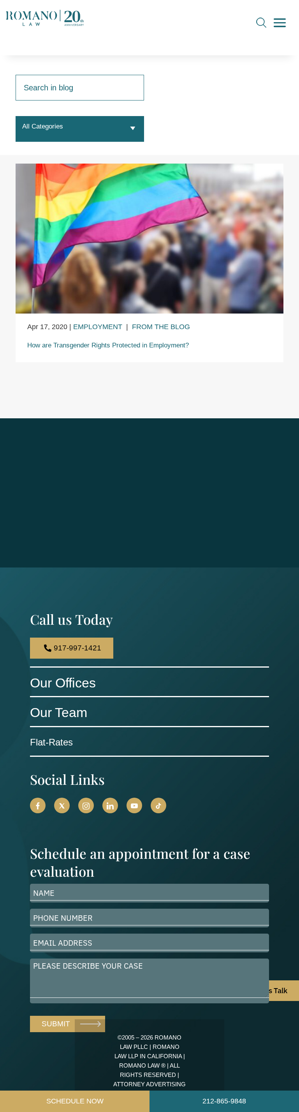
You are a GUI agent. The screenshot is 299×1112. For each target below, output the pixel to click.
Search (261, 23)
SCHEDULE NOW (75, 1101)
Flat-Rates (51, 742)
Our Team (58, 712)
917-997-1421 (77, 648)
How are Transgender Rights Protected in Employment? (108, 345)
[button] (38, 805)
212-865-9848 (224, 1101)
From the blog (161, 327)
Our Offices (63, 682)
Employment (97, 327)
